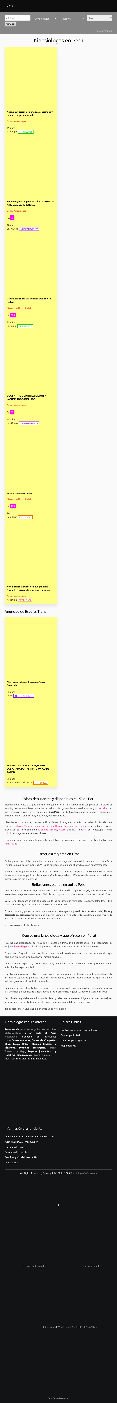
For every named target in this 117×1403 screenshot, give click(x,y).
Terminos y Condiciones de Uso (21, 1157)
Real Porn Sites (88, 1326)
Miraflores (29, 825)
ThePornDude (90, 1265)
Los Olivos (17, 825)
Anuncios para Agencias (73, 1040)
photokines (103, 808)
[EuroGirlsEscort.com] (24, 1326)
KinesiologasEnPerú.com (83, 1172)
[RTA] (39, 1204)
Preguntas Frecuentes (16, 1151)
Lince (7, 825)
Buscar (10, 24)
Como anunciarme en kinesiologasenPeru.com (29, 1136)
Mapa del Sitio (68, 1045)
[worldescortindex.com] (14, 1265)
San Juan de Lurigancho (77, 825)
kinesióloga (11, 1036)
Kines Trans (11, 843)
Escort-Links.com (34, 1265)
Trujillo (53, 829)
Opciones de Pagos (15, 1146)
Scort (37, 1054)
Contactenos (11, 1162)
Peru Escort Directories (58, 1398)
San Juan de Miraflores (49, 825)
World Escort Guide (67, 1326)
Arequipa (43, 829)
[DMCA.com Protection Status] (78, 1204)
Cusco (62, 829)
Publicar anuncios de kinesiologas (79, 1029)
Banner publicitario (71, 1035)
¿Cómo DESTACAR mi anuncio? (21, 1141)
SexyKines (50, 1326)
